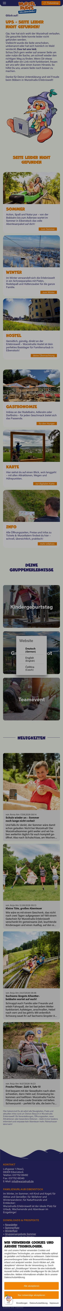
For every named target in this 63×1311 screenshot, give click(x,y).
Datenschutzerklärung (39, 1303)
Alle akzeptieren (31, 1286)
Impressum (54, 1303)
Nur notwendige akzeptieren (31, 1295)
